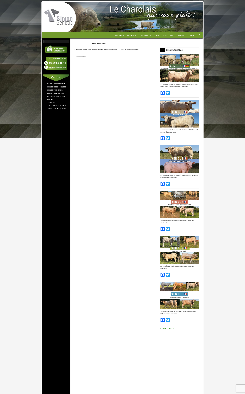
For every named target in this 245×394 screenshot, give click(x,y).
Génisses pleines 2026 (55, 90)
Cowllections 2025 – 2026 (163, 35)
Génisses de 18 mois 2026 (56, 87)
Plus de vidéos (167, 328)
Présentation (119, 35)
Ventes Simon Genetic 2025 (57, 105)
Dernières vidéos (174, 50)
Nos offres (131, 35)
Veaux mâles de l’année (56, 84)
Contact (192, 35)
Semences (50, 99)
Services (180, 35)
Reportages (144, 35)
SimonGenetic (51, 7)
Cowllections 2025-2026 (56, 108)
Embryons (51, 102)
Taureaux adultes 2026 (56, 96)
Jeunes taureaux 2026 (55, 93)
